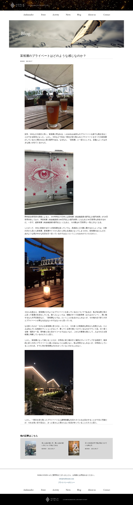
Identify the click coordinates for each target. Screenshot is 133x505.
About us (92, 14)
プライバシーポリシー (66, 482)
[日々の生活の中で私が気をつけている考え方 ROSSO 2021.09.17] (88, 455)
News (68, 14)
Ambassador (28, 14)
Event (43, 14)
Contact (106, 14)
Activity (56, 14)
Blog (79, 14)
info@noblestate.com (66, 479)
